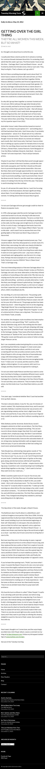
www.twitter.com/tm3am (15, 637)
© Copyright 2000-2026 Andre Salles (11, 766)
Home (3, 669)
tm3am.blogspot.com (14, 634)
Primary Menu (42, 13)
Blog (2, 681)
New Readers (5, 677)
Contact (3, 684)
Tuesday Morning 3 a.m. (11, 13)
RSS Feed (4, 758)
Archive (3, 673)
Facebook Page (6, 756)
